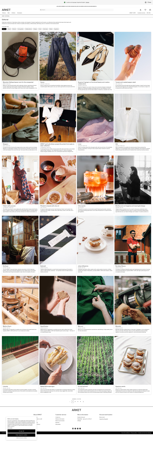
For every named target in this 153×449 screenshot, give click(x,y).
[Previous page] (69, 401)
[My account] (141, 10)
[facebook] (75, 428)
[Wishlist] (145, 10)
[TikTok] (80, 428)
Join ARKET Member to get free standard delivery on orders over (71, 6)
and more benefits (92, 6)
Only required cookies (21, 435)
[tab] (4, 29)
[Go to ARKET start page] (6, 10)
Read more (10, 428)
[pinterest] (77, 428)
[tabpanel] (76, 218)
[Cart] (150, 10)
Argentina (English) (103, 419)
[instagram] (73, 428)
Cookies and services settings (144, 432)
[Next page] (83, 401)
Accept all (21, 431)
